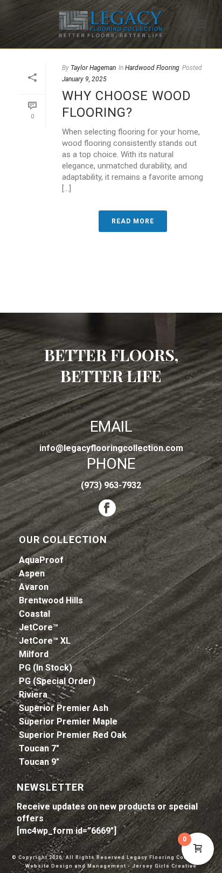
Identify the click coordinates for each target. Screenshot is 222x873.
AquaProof (41, 560)
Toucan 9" (39, 762)
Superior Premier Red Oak (73, 735)
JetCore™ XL (45, 641)
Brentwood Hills (51, 600)
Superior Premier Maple (68, 721)
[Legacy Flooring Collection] (111, 24)
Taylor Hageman (93, 68)
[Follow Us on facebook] (107, 508)
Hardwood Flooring (152, 68)
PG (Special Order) (57, 681)
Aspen (32, 573)
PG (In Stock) (45, 668)
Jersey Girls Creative (164, 866)
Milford (33, 654)
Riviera (33, 694)
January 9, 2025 (84, 79)
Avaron (33, 587)
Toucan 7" (39, 748)
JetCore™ (38, 627)
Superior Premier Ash (63, 708)
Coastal (34, 614)
